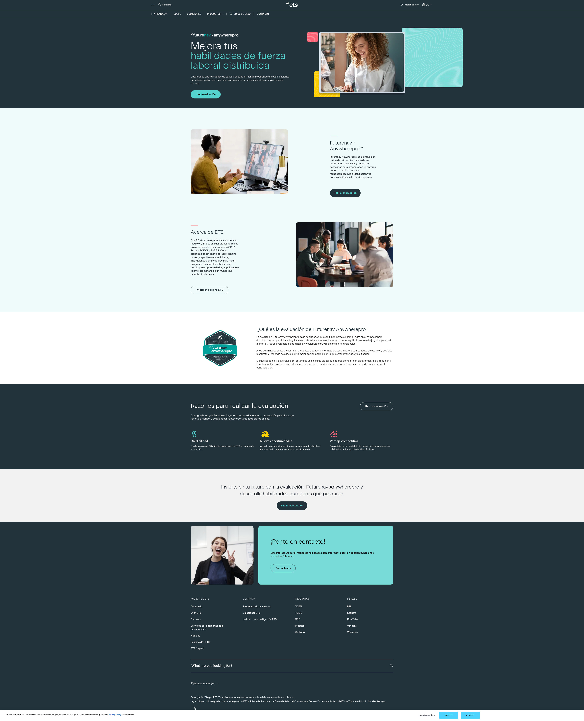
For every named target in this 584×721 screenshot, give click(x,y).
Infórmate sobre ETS (209, 289)
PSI (349, 606)
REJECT (449, 715)
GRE (297, 619)
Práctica (299, 625)
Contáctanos (283, 568)
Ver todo (300, 632)
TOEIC (298, 612)
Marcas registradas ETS (235, 701)
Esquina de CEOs (200, 642)
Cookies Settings (376, 701)
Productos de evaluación (257, 606)
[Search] (391, 665)
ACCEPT (470, 715)
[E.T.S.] (292, 5)
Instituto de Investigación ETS (260, 619)
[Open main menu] (153, 5)
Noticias (195, 635)
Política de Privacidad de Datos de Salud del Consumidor (278, 701)
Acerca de (196, 606)
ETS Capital (197, 648)
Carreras (196, 619)
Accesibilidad (359, 701)
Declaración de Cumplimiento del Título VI (329, 701)
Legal (193, 701)
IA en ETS (196, 612)
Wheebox (352, 632)
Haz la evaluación (206, 94)
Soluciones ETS (252, 612)
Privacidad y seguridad (209, 701)
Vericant (351, 625)
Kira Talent (353, 619)
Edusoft (351, 612)
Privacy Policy (115, 715)
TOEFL (299, 606)
